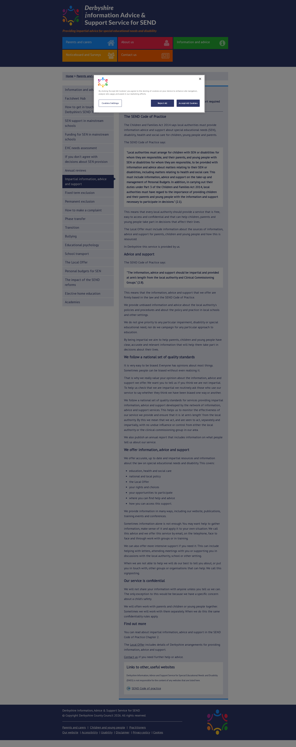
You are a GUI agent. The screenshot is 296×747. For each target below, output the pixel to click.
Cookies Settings (110, 103)
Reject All (162, 103)
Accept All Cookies (188, 103)
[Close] (200, 79)
